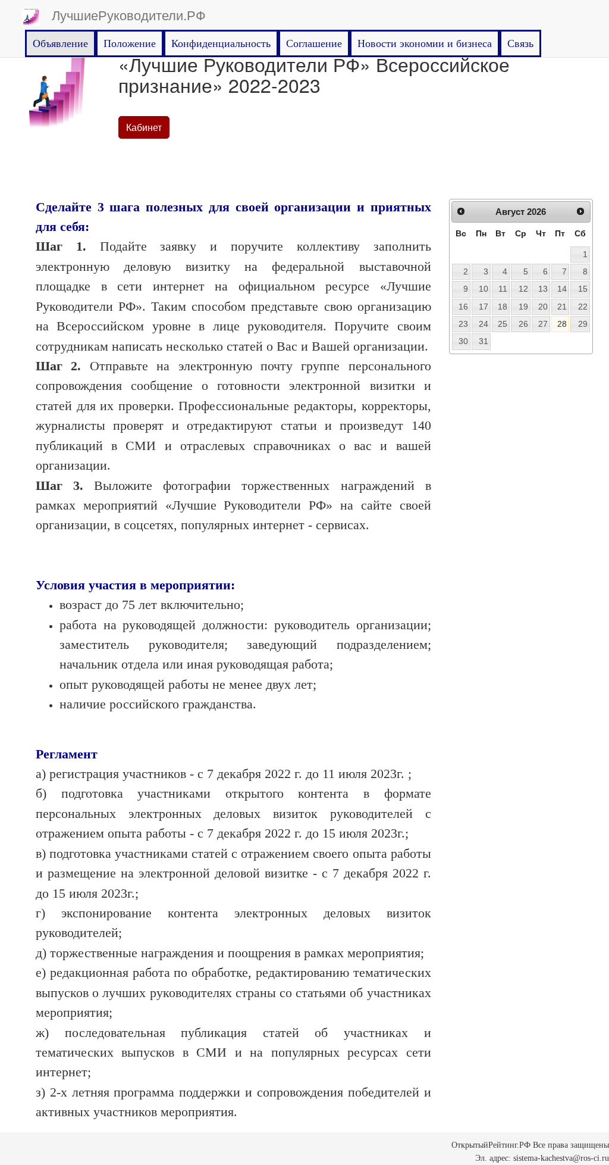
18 (502, 306)
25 (502, 324)
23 (463, 324)
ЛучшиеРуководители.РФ (129, 14)
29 (583, 324)
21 (562, 306)
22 (583, 306)
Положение (129, 43)
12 (523, 288)
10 (483, 288)
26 (523, 324)
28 (562, 324)
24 (483, 324)
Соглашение (314, 43)
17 (483, 306)
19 (523, 306)
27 (543, 324)
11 (502, 288)
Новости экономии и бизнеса (424, 43)
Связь (520, 43)
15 (583, 288)
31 (483, 341)
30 (463, 341)
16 (463, 306)
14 (562, 288)
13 (543, 288)
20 (543, 306)
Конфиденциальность (221, 43)
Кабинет (144, 127)
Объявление (60, 43)
